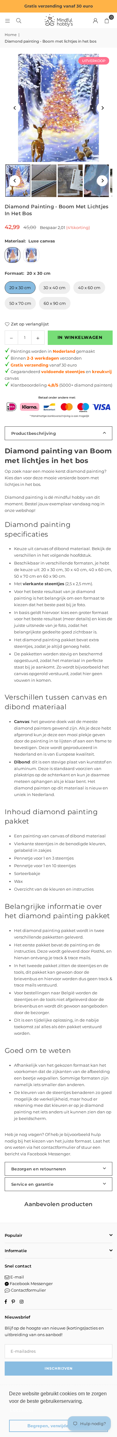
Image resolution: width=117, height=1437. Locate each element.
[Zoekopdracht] (18, 20)
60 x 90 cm (55, 303)
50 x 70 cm (20, 303)
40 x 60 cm (89, 287)
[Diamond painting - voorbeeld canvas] (70, 180)
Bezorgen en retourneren (38, 1168)
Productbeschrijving (33, 433)
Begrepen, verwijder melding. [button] (58, 1425)
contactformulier (58, 1147)
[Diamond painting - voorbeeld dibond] (96, 180)
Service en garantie (32, 1184)
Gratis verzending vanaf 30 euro (58, 5)
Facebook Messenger (48, 1153)
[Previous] (14, 107)
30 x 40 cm (54, 287)
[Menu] (7, 20)
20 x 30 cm (20, 287)
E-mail (16, 1276)
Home (11, 34)
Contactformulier (28, 1290)
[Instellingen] (95, 20)
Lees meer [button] (21, 1409)
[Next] (102, 107)
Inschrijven (59, 1368)
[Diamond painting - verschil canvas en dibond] (44, 180)
